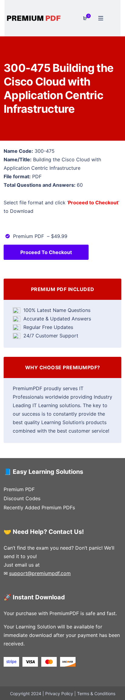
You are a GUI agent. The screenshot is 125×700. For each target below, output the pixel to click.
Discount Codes (22, 498)
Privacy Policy (59, 693)
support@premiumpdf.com (40, 573)
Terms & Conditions (96, 693)
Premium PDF (19, 489)
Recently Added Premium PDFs (39, 507)
